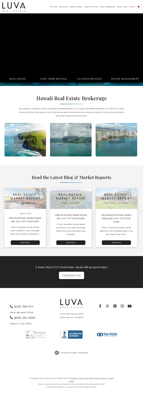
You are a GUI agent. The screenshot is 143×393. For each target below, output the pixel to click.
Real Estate (63, 7)
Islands (119, 7)
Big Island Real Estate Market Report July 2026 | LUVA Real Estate (116, 218)
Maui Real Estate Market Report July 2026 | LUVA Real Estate (25, 219)
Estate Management (107, 7)
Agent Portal (93, 378)
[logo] (14, 7)
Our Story (53, 7)
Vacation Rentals (75, 7)
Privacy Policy (83, 378)
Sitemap (74, 378)
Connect (132, 7)
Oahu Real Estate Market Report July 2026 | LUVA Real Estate (71, 216)
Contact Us (71, 275)
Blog (125, 7)
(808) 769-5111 (23, 306)
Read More (25, 242)
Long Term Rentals (91, 7)
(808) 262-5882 (24, 317)
